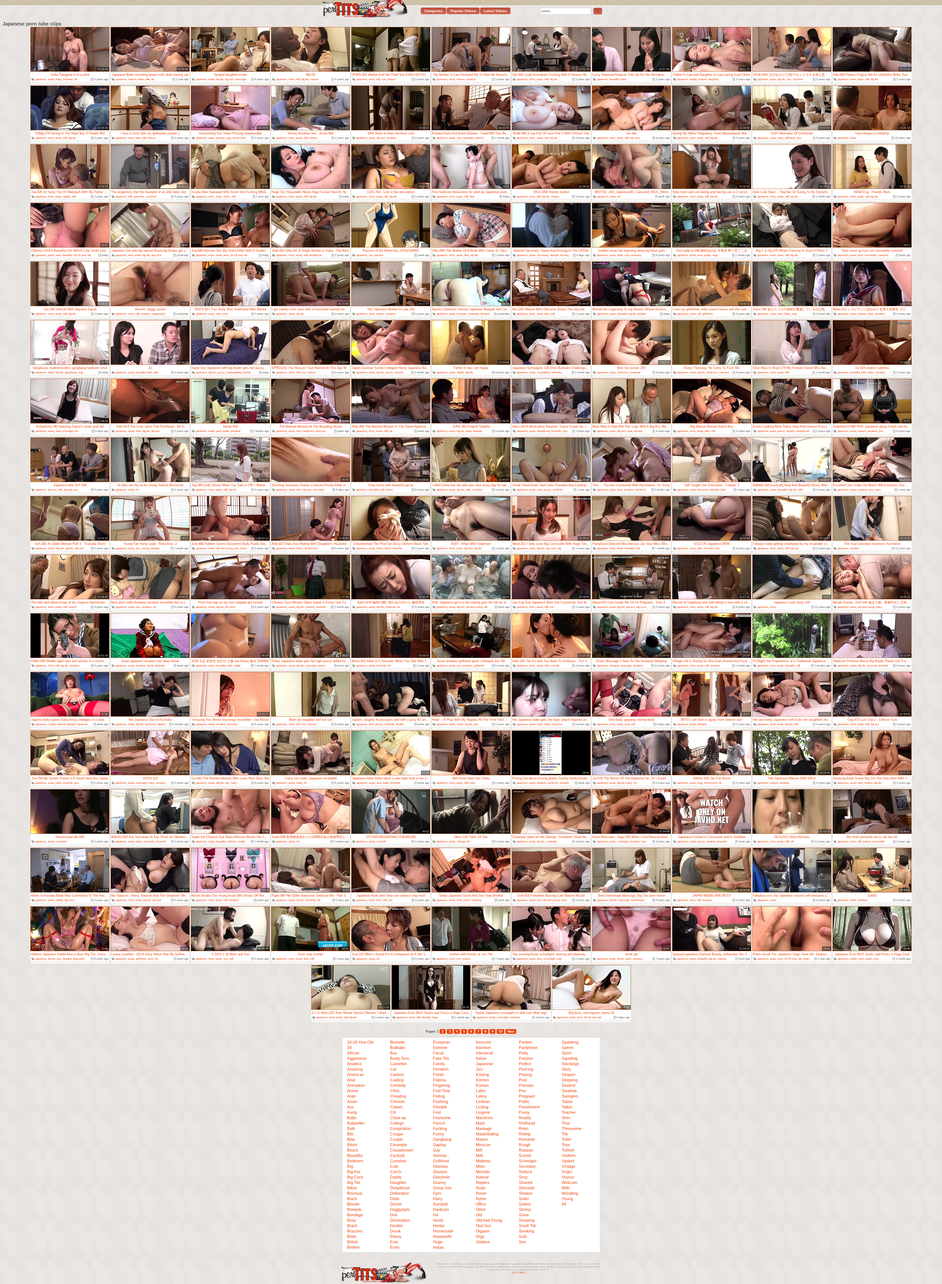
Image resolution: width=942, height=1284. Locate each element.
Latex (480, 1091)
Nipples (482, 1182)
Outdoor (483, 1242)
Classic (396, 1107)
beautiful (614, 79)
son (383, 79)
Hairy (437, 1199)
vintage (461, 841)
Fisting (439, 1096)
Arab (351, 1096)
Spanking (570, 1042)
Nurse (481, 1193)
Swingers (570, 1096)
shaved (398, 372)
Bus (393, 1053)
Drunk (395, 1231)
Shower (525, 1193)
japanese (41, 79)
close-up (320, 431)
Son (522, 1242)
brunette (68, 79)
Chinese (397, 1102)
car (371, 255)
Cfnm (394, 1091)
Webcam (569, 1182)
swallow (711, 841)
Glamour (440, 1166)
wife (130, 196)
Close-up (398, 1118)
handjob (564, 782)
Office (481, 1204)
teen (459, 137)
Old (479, 1215)
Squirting (569, 1058)
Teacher (569, 1112)
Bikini (352, 1188)
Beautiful (355, 1155)
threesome (239, 137)
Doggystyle (400, 1209)
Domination (400, 1220)
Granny (439, 1182)
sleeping (614, 665)
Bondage (355, 1215)
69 (564, 1204)
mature (132, 79)
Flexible (440, 1107)
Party (523, 1053)
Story (566, 1069)
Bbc (350, 1134)
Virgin (567, 1172)
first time (230, 606)
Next (511, 1031)
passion (378, 255)
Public (524, 1102)
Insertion (483, 1048)
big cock (635, 137)
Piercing (526, 1069)
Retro (523, 1129)
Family (439, 1064)
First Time (441, 1091)
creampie (473, 313)
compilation (543, 372)
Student (568, 1085)
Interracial (484, 1053)
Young (567, 1199)
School (525, 1155)
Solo (523, 1236)
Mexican (483, 1145)
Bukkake (397, 1048)
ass (76, 782)
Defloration (399, 1193)
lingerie (790, 431)
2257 (515, 1272)
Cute (394, 1166)
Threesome (572, 1129)
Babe (351, 1118)
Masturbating (487, 1134)
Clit (393, 1112)
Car (393, 1069)
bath (723, 489)
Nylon (481, 1199)
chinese (310, 606)
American (355, 1075)
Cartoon (397, 1075)
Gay (436, 1150)
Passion (526, 1058)
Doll (393, 1215)
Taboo (567, 1102)
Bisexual (354, 1193)
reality (237, 665)
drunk (620, 958)
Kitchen (482, 1080)
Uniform (569, 1155)
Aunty (352, 1112)
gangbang (71, 372)
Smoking (526, 1231)
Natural (482, 1177)
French (439, 1123)
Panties (525, 1042)
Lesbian (483, 1102)
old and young (224, 548)
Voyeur (568, 1177)
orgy (228, 137)
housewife (870, 255)
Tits (565, 1134)
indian (853, 958)
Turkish (568, 1150)
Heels (438, 1220)
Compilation (400, 1129)
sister (226, 196)
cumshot (798, 79)
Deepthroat (399, 1188)
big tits (220, 79)
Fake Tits (441, 1058)
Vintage (568, 1166)
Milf (479, 1150)
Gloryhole (441, 1177)
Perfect (525, 1064)
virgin (806, 958)
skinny (313, 137)
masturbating (234, 372)
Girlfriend (441, 1161)
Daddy (396, 1177)
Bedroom (355, 1161)
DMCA (521, 1272)
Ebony (395, 1236)
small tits (557, 489)
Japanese (484, 1064)
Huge (438, 1242)
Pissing (525, 1075)
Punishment (529, 1107)
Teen (566, 1118)
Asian (352, 1102)
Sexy (523, 1177)
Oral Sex (483, 1226)
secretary (543, 255)
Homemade (443, 1231)
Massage (484, 1129)
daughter (713, 79)
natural (61, 724)
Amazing (355, 1069)
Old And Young (489, 1220)
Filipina (439, 1080)
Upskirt (568, 1161)
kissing (564, 255)
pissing (220, 137)
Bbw (351, 1139)
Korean (482, 1085)
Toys (566, 1145)
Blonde (353, 1204)
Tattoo (567, 1107)
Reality (525, 1118)
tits (153, 79)
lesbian (862, 313)
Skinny (525, 1209)
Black (352, 1199)
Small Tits (527, 1226)
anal (58, 431)
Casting (397, 1080)
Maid (480, 1123)
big (559, 548)
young (145, 548)
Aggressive (357, 1058)
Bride (351, 1236)
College (397, 1123)
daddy (693, 79)
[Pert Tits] (365, 9)
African (353, 1053)
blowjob (554, 255)
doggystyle (158, 313)
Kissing (482, 1075)
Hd (435, 1215)
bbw (137, 137)
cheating (880, 372)
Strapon (569, 1075)
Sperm (567, 1048)
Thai (566, 1123)
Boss (351, 1220)
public (707, 255)
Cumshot (398, 1161)
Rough (525, 1145)
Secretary (527, 1166)
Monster (483, 1172)
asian (51, 79)
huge (435, 1017)
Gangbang (442, 1139)
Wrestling (570, 1193)
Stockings (570, 1064)
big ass (229, 79)
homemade (637, 900)
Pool (523, 1080)
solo (627, 255)
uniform (479, 137)
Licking (482, 1107)
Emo (394, 1242)
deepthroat (315, 255)
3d (349, 1048)
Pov (522, 1091)
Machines (484, 1118)
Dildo (394, 1199)
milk (147, 79)
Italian (481, 1058)
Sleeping (527, 1220)
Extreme (440, 1048)
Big (350, 1166)
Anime (352, 1091)
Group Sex (442, 1188)
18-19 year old (82, 255)
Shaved (525, 1182)
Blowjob (354, 1209)
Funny (438, 1134)
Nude (480, 1188)
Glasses (440, 1172)
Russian (526, 1150)
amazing (636, 255)
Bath (351, 1129)
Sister (524, 1199)
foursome (703, 489)
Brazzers (355, 1231)
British (352, 1242)
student (854, 548)
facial (150, 665)
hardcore (622, 372)
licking (246, 372)
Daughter (398, 1182)
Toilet (566, 1139)
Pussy (524, 1112)
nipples (161, 724)
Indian (438, 1247)
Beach (352, 1150)
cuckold (554, 665)
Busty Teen (399, 1058)
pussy (221, 372)
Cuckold (397, 1155)
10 (500, 1031)
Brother (353, 1247)
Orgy (480, 1236)
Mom (480, 1166)
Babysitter (356, 1123)
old (699, 313)
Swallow (569, 1091)
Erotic (395, 1247)
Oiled (480, 1209)
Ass (350, 1107)
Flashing (440, 1102)
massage (240, 79)
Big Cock (355, 1177)
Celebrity (398, 1085)
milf (298, 79)
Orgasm (483, 1231)
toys (799, 137)
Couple (396, 1139)
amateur (471, 79)
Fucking (440, 1129)
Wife (566, 1188)
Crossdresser (401, 1150)
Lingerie (483, 1112)
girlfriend (790, 137)
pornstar (139, 196)
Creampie (398, 1145)
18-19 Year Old (360, 1042)
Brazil (352, 1226)
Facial (438, 1053)
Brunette (397, 1042)
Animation (356, 1085)
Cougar (396, 1134)
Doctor (396, 1204)
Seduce (525, 1172)
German (440, 1155)
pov (789, 79)
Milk (479, 1155)
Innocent (483, 1042)
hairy (59, 79)
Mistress (483, 1161)
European (441, 1042)
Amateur (354, 1064)
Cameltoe (398, 1064)
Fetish (438, 1075)
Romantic (527, 1139)
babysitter (79, 958)
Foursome (442, 1118)
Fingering (441, 1085)
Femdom (440, 1069)
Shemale (527, 1188)
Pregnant (527, 1096)
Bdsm (352, 1145)
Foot (437, 1112)
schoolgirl (67, 431)
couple (52, 724)
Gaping (439, 1145)
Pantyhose (528, 1048)
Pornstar (526, 1085)
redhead (390, 606)
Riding (524, 1134)
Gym (437, 1193)
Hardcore (441, 1209)
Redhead (527, 1123)
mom (291, 79)
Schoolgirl (527, 1161)
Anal (351, 1080)
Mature (482, 1139)
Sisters (525, 1204)
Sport (566, 1053)
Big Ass (353, 1172)
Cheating (398, 1096)
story (225, 313)
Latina (481, 1096)
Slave (524, 1215)
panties (642, 313)
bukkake (557, 372)
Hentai (439, 1226)
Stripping (569, 1080)
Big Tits (353, 1182)
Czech (395, 1172)
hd (75, 79)
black (388, 548)
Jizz (479, 1069)
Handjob (440, 1204)
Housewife (442, 1236)
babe (141, 79)
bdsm (389, 489)
